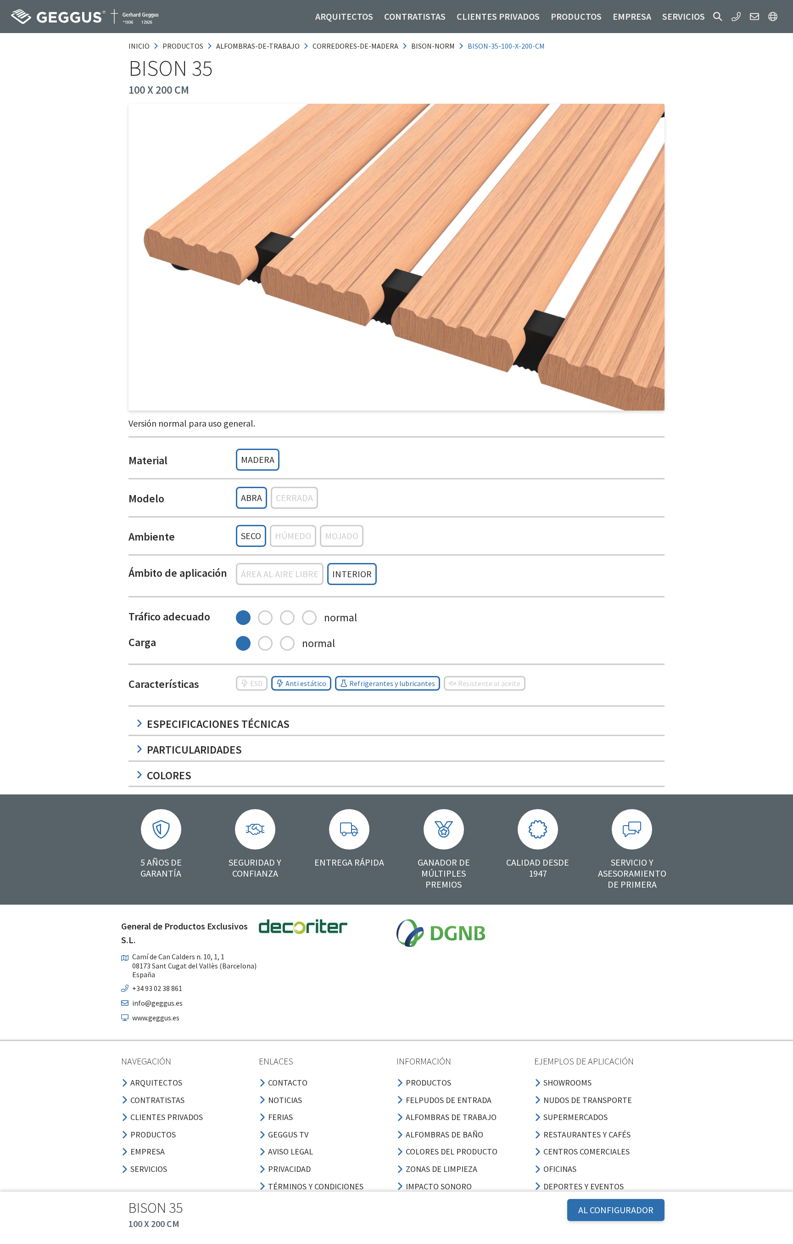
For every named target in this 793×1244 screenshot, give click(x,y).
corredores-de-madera (355, 46)
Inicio (139, 46)
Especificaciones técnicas (218, 724)
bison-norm (433, 46)
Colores (169, 775)
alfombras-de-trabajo (258, 46)
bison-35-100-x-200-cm (506, 46)
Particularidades (194, 750)
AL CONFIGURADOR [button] (615, 1210)
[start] (85, 16)
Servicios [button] (683, 16)
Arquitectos (344, 16)
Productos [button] (576, 16)
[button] (718, 16)
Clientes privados (498, 16)
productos (182, 46)
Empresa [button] (632, 16)
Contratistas (415, 16)
